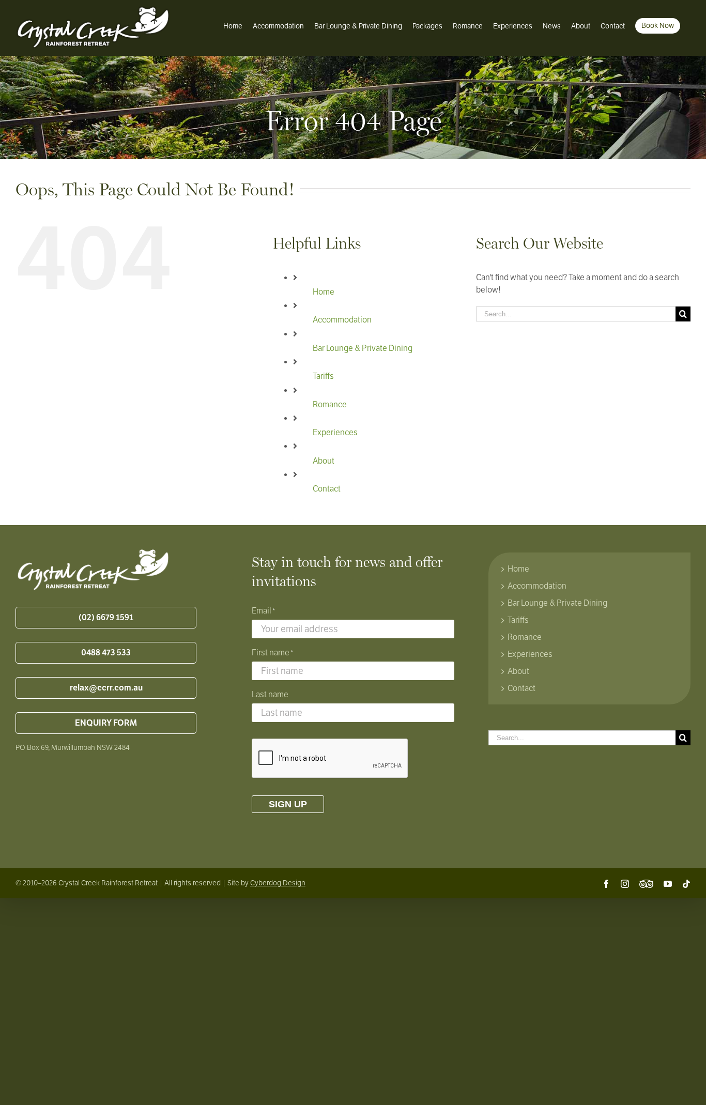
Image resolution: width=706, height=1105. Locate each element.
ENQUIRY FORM (106, 723)
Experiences (335, 432)
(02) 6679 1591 (106, 617)
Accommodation (342, 320)
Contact (327, 489)
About (323, 461)
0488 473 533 (106, 653)
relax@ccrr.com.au (106, 688)
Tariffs (323, 376)
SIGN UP (288, 804)
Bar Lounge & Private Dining (362, 348)
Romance (330, 405)
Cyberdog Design (277, 883)
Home (323, 292)
